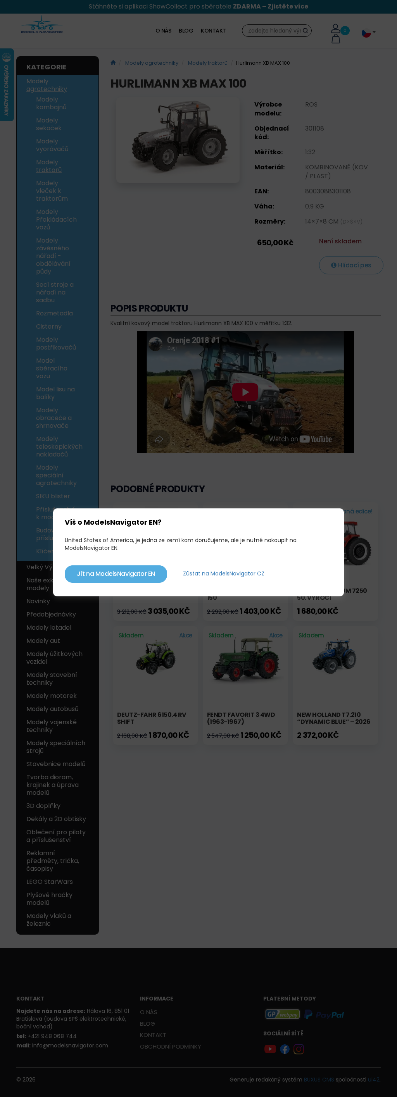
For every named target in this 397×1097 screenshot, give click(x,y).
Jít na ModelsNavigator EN (116, 573)
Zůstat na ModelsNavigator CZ (223, 573)
